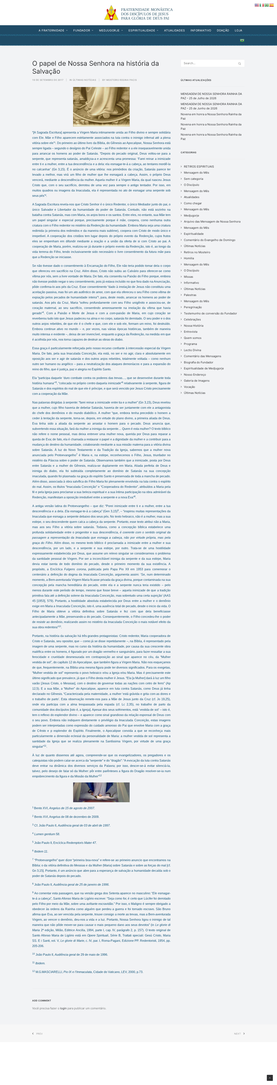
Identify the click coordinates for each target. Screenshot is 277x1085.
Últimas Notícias (84, 80)
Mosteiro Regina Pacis (121, 80)
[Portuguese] (241, 40)
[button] (239, 63)
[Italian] (261, 5)
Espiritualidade (142, 30)
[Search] (213, 63)
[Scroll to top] (270, 1077)
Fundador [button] (81, 30)
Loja (238, 30)
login (63, 1008)
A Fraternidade (51, 30)
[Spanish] (271, 5)
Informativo (201, 30)
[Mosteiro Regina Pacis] (138, 12)
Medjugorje (109, 30)
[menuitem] (54, 30)
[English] (257, 5)
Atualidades (174, 30)
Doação (223, 30)
